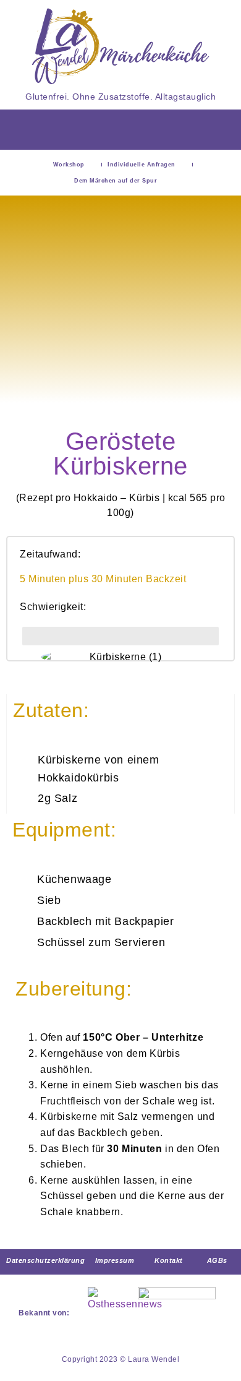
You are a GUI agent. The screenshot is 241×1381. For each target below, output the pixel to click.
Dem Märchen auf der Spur (115, 181)
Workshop (69, 164)
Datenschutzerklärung (45, 1260)
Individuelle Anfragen (141, 164)
